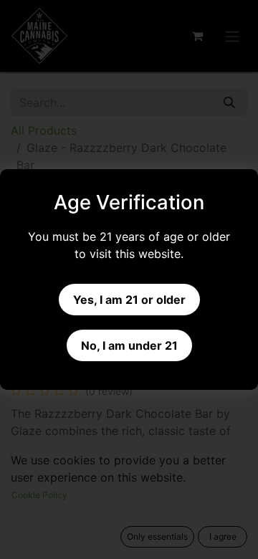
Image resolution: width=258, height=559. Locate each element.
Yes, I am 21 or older (129, 299)
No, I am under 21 (129, 345)
